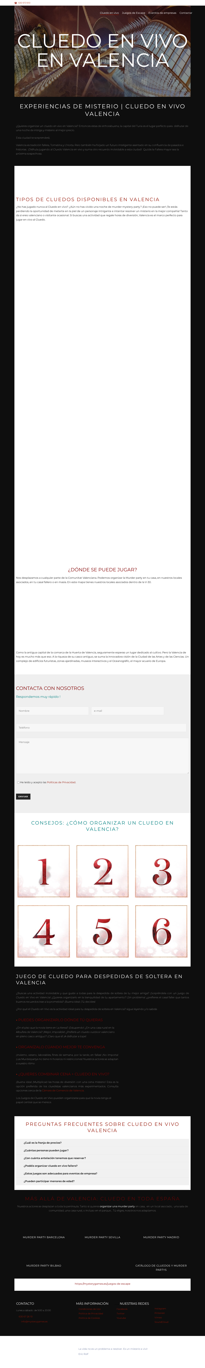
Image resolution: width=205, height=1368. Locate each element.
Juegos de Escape (133, 12)
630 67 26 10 (26, 1316)
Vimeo (158, 1317)
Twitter (121, 1313)
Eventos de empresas (162, 12)
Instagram (160, 1308)
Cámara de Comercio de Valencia (63, 1090)
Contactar (186, 12)
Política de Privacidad (91, 1313)
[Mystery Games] (43, 1351)
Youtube (121, 1318)
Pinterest (160, 1313)
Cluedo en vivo (109, 12)
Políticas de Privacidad (61, 782)
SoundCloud (161, 1322)
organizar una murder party (117, 1206)
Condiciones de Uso (90, 1309)
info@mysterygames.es (34, 1321)
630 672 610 (24, 2)
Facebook (122, 1309)
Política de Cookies (89, 1318)
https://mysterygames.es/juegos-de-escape (102, 1283)
